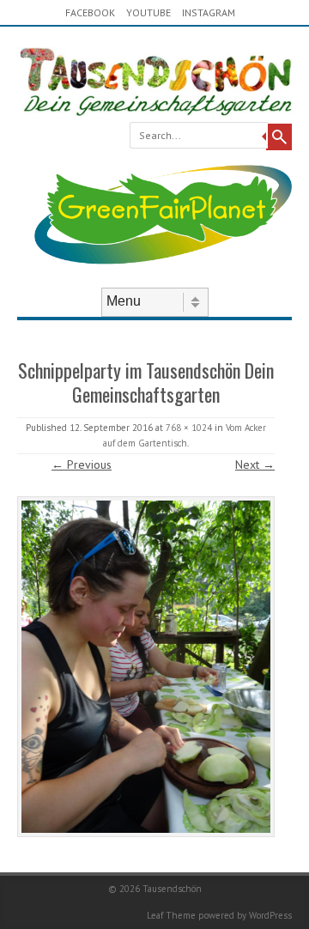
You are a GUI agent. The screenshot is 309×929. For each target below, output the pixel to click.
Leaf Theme (171, 915)
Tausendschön (172, 889)
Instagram (208, 12)
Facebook (90, 12)
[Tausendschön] (154, 111)
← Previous (82, 464)
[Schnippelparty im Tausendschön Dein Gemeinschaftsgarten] (146, 666)
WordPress (270, 915)
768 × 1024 (189, 428)
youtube (148, 12)
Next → (255, 464)
